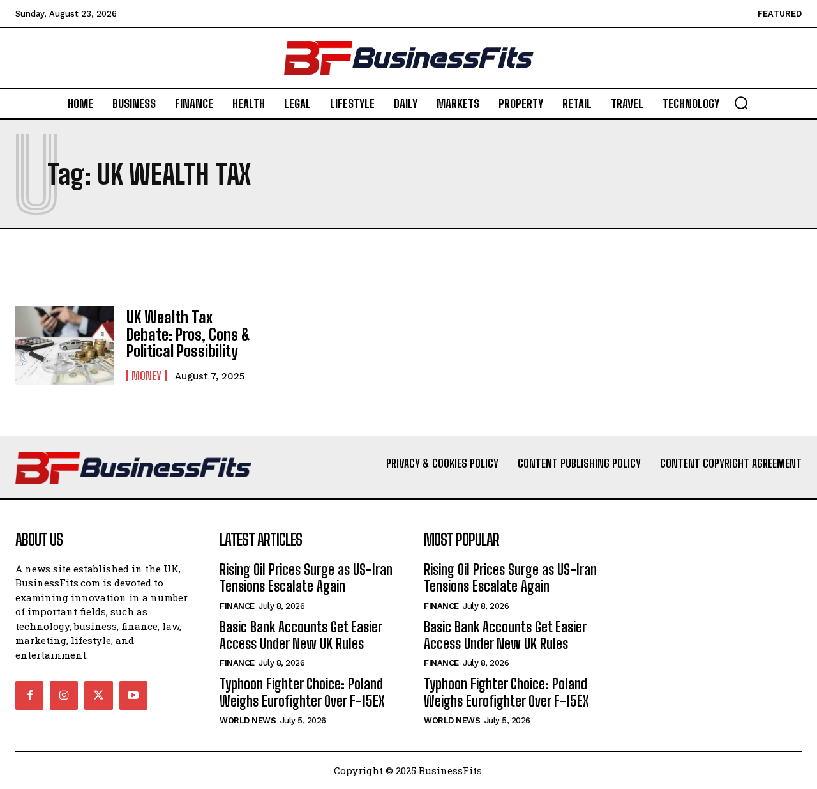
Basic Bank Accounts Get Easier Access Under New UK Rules (301, 635)
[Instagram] (64, 695)
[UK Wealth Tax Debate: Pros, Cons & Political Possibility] (64, 345)
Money (146, 375)
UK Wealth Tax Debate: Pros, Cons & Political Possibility (188, 334)
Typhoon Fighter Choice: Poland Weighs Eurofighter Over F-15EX (302, 692)
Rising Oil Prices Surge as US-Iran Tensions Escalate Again (306, 578)
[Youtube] (133, 695)
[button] (741, 103)
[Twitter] (98, 695)
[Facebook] (29, 695)
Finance (237, 606)
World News (248, 720)
